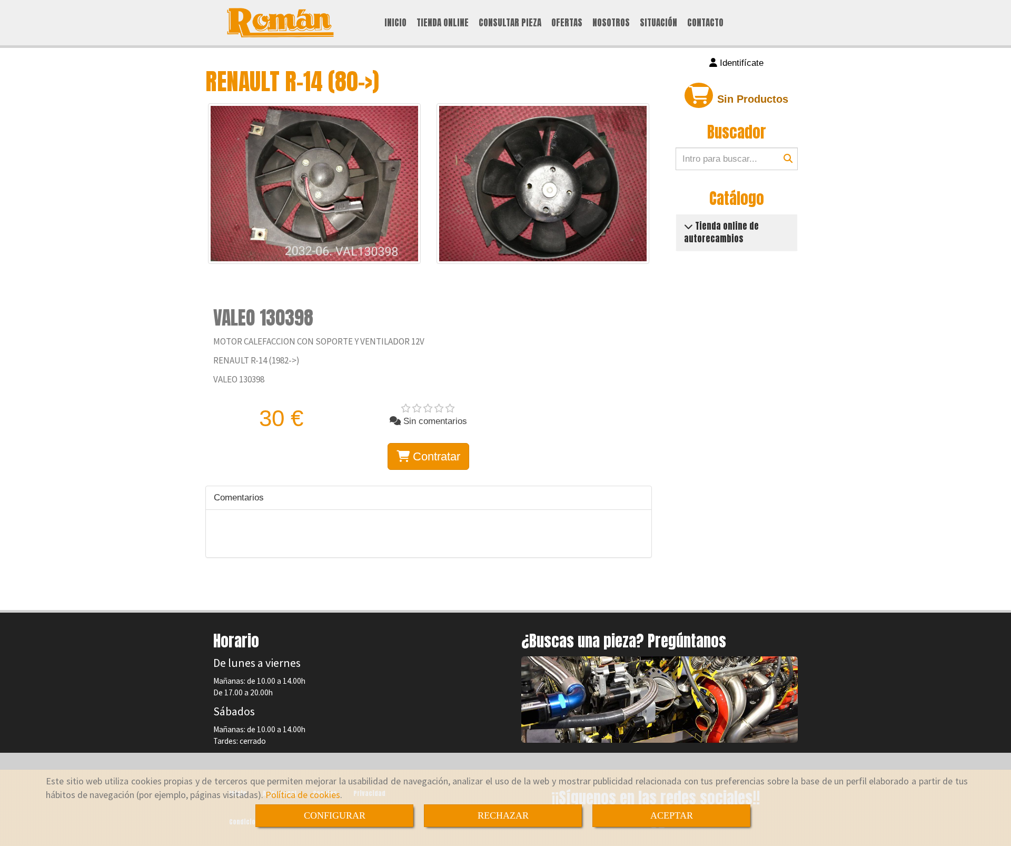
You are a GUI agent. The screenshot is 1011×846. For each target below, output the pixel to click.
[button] (737, 63)
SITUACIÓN (658, 22)
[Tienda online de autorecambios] (688, 226)
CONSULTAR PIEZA (510, 22)
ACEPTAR (671, 815)
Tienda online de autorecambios (721, 232)
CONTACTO (705, 22)
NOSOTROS (611, 22)
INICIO (395, 22)
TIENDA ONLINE (443, 22)
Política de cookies (302, 795)
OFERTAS (566, 22)
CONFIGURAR (334, 815)
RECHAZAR (503, 815)
